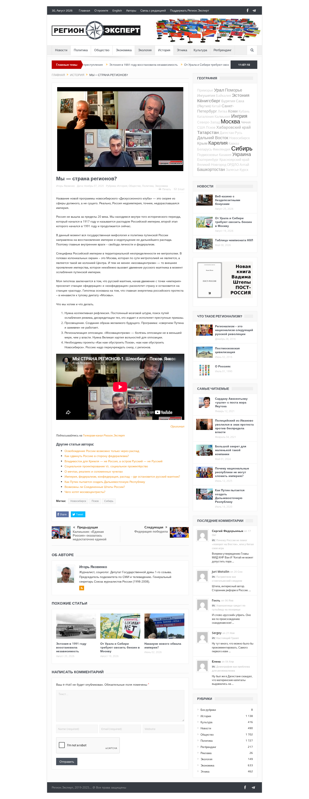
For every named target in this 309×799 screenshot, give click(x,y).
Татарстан (208, 132)
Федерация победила (151, 531)
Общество (101, 50)
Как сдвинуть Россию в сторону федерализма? (97, 456)
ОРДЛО (233, 164)
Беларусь (204, 149)
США (201, 127)
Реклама (206, 753)
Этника (182, 50)
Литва (222, 111)
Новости (61, 50)
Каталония (205, 116)
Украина (241, 154)
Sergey (217, 633)
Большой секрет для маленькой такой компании (230, 450)
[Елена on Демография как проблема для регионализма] (202, 665)
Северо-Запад (208, 122)
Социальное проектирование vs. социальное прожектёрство (106, 466)
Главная (84, 10)
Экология (145, 50)
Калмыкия (222, 116)
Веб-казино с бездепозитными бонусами (227, 200)
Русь (238, 132)
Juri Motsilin (220, 572)
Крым (202, 143)
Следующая (153, 527)
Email (181, 189)
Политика (81, 50)
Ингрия (239, 116)
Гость (216, 600)
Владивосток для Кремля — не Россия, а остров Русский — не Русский (113, 461)
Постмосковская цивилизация (227, 350)
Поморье (233, 90)
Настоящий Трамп (227, 638)
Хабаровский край (233, 127)
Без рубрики (208, 710)
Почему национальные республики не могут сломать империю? (232, 472)
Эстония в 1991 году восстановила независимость (115, 64)
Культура (200, 50)
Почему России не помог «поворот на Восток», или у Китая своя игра (233, 544)
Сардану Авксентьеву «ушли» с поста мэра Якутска (231, 402)
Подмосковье (207, 154)
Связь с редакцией (153, 10)
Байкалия (223, 95)
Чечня (246, 122)
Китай (216, 106)
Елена (216, 661)
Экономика (124, 50)
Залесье (232, 169)
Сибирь (108, 501)
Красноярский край (234, 159)
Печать (166, 189)
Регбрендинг (222, 50)
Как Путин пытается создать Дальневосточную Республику (105, 482)
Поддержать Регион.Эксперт (189, 10)
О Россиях (223, 366)
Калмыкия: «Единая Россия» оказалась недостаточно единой (89, 535)
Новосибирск (78, 501)
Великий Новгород (211, 164)
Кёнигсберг (209, 100)
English (117, 10)
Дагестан (227, 132)
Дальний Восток (212, 137)
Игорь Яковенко (65, 185)
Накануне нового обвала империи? (162, 645)
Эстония (240, 95)
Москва (230, 121)
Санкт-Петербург (215, 108)
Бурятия (228, 100)
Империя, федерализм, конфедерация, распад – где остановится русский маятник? (122, 476)
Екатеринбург (208, 159)
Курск (244, 169)
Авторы (131, 10)
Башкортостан (211, 169)
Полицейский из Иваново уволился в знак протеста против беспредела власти (234, 426)
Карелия (218, 142)
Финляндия (221, 149)
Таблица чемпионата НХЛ (234, 240)
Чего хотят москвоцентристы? (85, 492)
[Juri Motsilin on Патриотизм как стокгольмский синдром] (202, 576)
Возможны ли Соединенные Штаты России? (95, 487)
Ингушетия (206, 95)
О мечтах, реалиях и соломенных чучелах (94, 471)
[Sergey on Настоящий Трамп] (202, 637)
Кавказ (233, 143)
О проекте (101, 10)
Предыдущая (87, 527)
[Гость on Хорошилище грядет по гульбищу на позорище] (202, 604)
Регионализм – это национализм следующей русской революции (234, 330)
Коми (233, 111)
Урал (219, 90)
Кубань (244, 111)
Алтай (244, 164)
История (164, 50)
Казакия (225, 154)
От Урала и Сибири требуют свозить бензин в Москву (191, 64)
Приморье (205, 90)
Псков (95, 501)
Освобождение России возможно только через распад (102, 451)
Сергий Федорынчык (227, 531)
